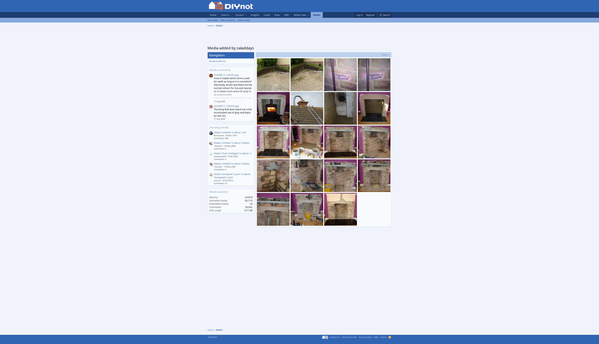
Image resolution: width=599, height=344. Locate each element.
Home (213, 14)
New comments (227, 20)
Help (376, 337)
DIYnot (213, 337)
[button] (246, 15)
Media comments (220, 70)
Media (316, 14)
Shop (277, 14)
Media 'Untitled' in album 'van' (230, 132)
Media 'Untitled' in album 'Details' (232, 142)
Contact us (335, 337)
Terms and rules (349, 337)
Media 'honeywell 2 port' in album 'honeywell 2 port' (232, 175)
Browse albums (217, 61)
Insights (255, 14)
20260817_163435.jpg (226, 74)
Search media (244, 20)
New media (212, 20)
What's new (300, 14)
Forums (239, 14)
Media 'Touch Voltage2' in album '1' (233, 153)
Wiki (286, 14)
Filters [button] (384, 54)
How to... (226, 14)
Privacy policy (365, 337)
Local (267, 14)
